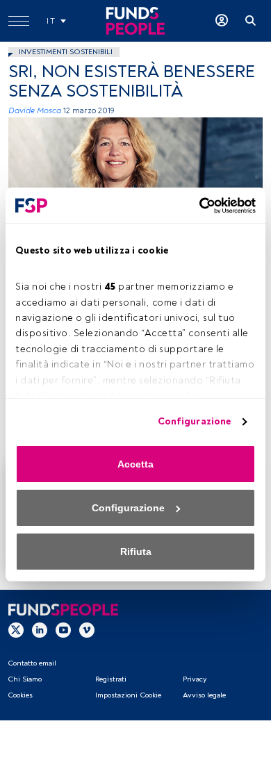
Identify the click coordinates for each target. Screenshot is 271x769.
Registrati (110, 679)
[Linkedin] (39, 630)
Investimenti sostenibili (66, 51)
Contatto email (32, 663)
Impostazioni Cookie (128, 695)
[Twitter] (16, 630)
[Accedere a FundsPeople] (221, 21)
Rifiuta (135, 551)
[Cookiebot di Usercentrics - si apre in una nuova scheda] (195, 205)
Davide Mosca (34, 111)
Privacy (194, 679)
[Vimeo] (87, 630)
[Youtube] (63, 630)
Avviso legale (204, 695)
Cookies (20, 695)
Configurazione (194, 421)
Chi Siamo (25, 679)
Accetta (135, 464)
